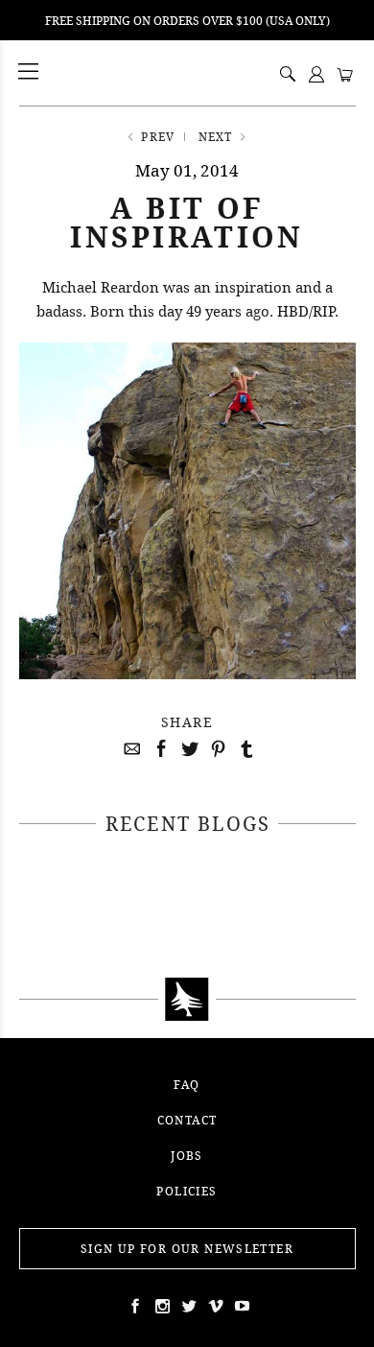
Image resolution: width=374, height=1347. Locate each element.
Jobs (187, 1155)
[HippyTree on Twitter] (160, 1305)
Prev (158, 137)
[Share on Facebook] (158, 749)
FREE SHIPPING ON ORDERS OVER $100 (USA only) (187, 20)
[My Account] (316, 76)
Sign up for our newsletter (187, 1249)
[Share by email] (129, 749)
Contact (187, 1120)
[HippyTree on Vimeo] (214, 1305)
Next (216, 137)
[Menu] (29, 72)
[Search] (287, 75)
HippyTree (78, 73)
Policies (186, 1191)
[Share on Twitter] (187, 749)
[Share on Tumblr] (244, 749)
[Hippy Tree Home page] (187, 1000)
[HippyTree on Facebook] (133, 1305)
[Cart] (345, 75)
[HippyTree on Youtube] (240, 1305)
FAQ (186, 1084)
